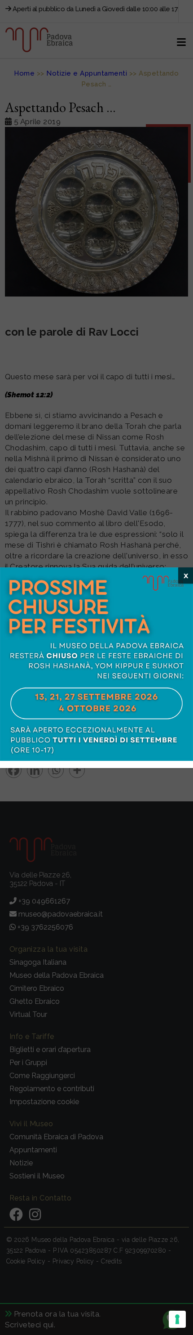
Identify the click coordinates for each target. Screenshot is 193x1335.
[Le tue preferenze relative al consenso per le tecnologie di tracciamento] (177, 1319)
